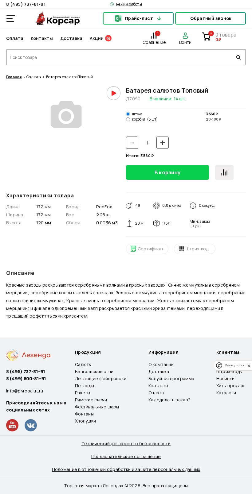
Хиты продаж (230, 385)
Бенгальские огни (94, 371)
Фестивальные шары (97, 407)
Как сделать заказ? (169, 400)
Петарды (84, 385)
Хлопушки (85, 421)
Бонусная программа (171, 378)
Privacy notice (234, 365)
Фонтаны (84, 414)
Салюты (33, 77)
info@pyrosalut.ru (24, 391)
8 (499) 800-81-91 (26, 378)
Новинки (225, 378)
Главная (14, 77)
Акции (97, 38)
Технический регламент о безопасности (126, 443)
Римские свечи (91, 400)
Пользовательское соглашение (126, 456)
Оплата (14, 38)
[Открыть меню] (11, 18)
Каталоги (226, 393)
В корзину (168, 172)
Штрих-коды (229, 371)
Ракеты (82, 393)
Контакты (42, 38)
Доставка (71, 38)
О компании (161, 364)
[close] (249, 365)
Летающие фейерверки (100, 378)
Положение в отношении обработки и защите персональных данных (126, 469)
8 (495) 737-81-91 (25, 4)
